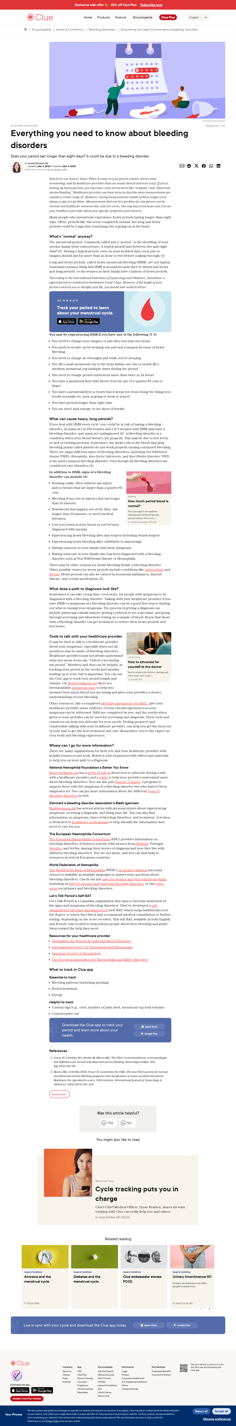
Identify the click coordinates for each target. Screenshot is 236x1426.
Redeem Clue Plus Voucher (27, 1398)
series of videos (98, 772)
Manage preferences (217, 1419)
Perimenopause (85, 1388)
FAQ (79, 1371)
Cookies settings (130, 1388)
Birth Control (104, 1378)
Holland (142, 843)
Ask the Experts (106, 1371)
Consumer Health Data (133, 1378)
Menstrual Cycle (106, 1374)
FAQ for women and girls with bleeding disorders (106, 883)
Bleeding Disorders (102, 29)
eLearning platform (132, 870)
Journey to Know (127, 782)
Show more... (59, 1094)
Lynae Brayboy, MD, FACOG (114, 1217)
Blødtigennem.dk (62, 808)
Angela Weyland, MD (38, 162)
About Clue (103, 1395)
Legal (124, 1371)
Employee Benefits (161, 1371)
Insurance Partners (161, 1374)
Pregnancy (82, 1385)
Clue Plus (168, 17)
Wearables (82, 1392)
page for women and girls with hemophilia (134, 879)
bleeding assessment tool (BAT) (124, 703)
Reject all (201, 1411)
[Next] (209, 1308)
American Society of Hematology (76, 953)
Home (88, 17)
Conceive (82, 1381)
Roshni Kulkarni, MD (57, 169)
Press (65, 1378)
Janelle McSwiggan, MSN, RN (144, 522)
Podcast (66, 1381)
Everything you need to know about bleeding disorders (159, 29)
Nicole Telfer (33, 1302)
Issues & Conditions (70, 29)
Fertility (101, 1381)
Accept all (221, 1411)
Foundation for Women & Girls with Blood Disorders (91, 941)
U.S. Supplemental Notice (134, 1381)
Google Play (151, 1033)
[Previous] (201, 1308)
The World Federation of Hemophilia (77, 870)
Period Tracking (85, 1378)
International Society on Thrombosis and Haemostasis (92, 947)
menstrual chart (84, 687)
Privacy (125, 1374)
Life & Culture (104, 1392)
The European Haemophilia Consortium (79, 839)
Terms (125, 1385)
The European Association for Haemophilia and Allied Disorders (100, 959)
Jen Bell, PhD (136, 679)
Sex (100, 1388)
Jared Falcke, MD (184, 1302)
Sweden (55, 848)
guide (103, 777)
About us (66, 1371)
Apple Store (151, 1026)
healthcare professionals (90, 822)
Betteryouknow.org (82, 683)
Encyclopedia (142, 17)
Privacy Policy (53, 1420)
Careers (66, 1374)
